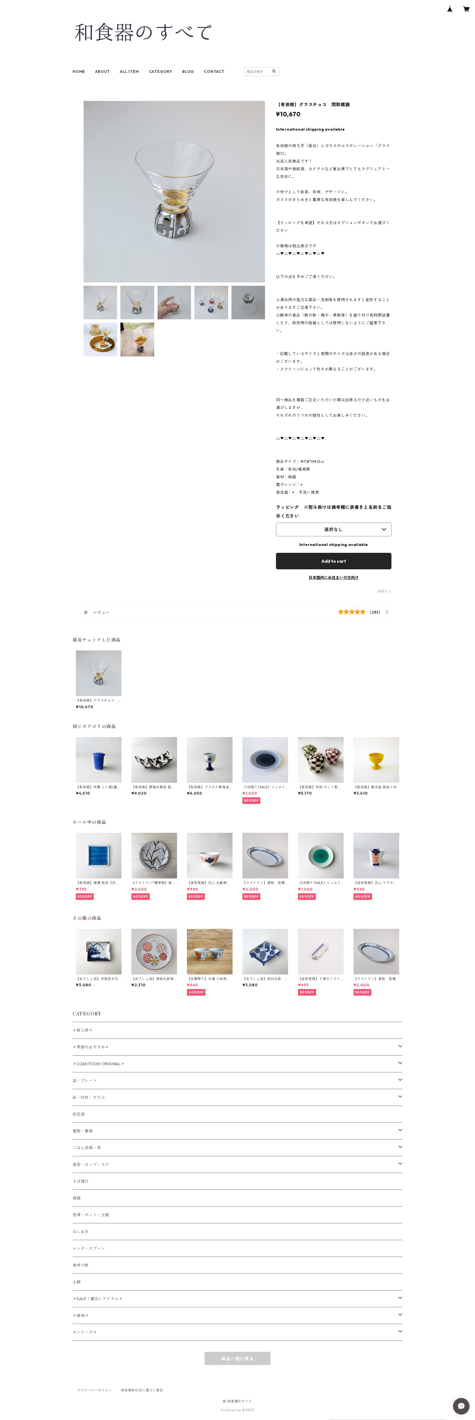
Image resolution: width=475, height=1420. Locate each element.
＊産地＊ (81, 1315)
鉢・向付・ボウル (89, 1097)
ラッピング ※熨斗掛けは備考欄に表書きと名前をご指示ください (333, 511)
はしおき (81, 1231)
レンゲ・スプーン (89, 1248)
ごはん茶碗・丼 (87, 1147)
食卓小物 (81, 1265)
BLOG (188, 71)
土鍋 (77, 1281)
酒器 (77, 1198)
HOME (79, 71)
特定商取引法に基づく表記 (142, 1390)
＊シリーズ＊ (85, 1332)
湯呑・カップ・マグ (91, 1164)
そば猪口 (81, 1181)
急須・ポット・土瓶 (91, 1214)
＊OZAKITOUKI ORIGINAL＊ (99, 1063)
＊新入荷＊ (83, 1030)
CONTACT (214, 71)
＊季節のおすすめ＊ (91, 1047)
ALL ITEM (129, 71)
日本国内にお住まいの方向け (334, 577)
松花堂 (79, 1114)
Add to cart (333, 561)
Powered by (231, 1410)
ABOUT (102, 71)
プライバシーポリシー (94, 1390)
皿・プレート (85, 1080)
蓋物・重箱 (83, 1130)
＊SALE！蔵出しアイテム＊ (98, 1298)
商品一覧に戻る (237, 1358)
